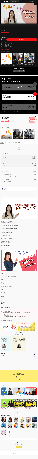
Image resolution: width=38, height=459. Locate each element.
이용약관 (5, 453)
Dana (1, 30)
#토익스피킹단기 (22, 27)
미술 (16, 428)
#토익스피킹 (3, 27)
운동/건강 (4, 428)
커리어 (4, 435)
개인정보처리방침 (14, 453)
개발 (34, 422)
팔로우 (4, 30)
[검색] (17, 1)
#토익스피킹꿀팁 (8, 27)
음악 (3, 422)
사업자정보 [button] (33, 453)
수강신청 (22, 39)
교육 (16, 422)
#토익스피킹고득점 (12, 27)
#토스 (6, 27)
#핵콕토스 (26, 27)
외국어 (10, 422)
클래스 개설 (31, 1)
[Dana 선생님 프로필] (35, 355)
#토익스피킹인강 (30, 27)
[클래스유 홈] (5, 1)
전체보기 (10, 435)
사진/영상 (22, 428)
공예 (10, 428)
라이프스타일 (34, 428)
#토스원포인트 (3, 27)
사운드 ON (35, 4)
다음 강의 (35, 24)
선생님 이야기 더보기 (18, 367)
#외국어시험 (17, 27)
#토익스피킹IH (9, 27)
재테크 (22, 422)
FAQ (23, 453)
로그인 (36, 1)
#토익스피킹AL (13, 27)
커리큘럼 (19, 24)
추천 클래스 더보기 (18, 412)
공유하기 (4, 39)
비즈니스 (28, 422)
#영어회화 (20, 27)
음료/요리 (28, 428)
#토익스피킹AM (18, 27)
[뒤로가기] (1, 1)
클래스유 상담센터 (19, 447)
